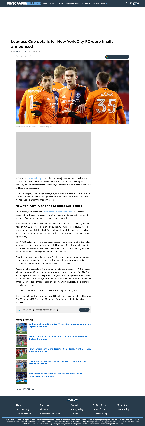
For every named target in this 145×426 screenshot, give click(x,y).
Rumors (53, 3)
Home (18, 389)
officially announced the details (58, 212)
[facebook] (126, 3)
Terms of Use (99, 409)
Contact (74, 405)
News (45, 3)
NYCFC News (28, 389)
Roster (61, 3)
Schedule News (72, 3)
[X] (131, 3)
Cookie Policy (123, 409)
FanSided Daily (22, 409)
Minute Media (16, 420)
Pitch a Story (46, 409)
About (18, 405)
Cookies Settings (100, 413)
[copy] (29, 56)
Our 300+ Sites (99, 405)
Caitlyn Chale (20, 51)
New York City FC (36, 178)
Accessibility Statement (51, 413)
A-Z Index (75, 413)
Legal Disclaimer (23, 413)
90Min (96, 3)
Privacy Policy (77, 409)
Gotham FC (86, 3)
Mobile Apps (122, 405)
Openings (44, 405)
